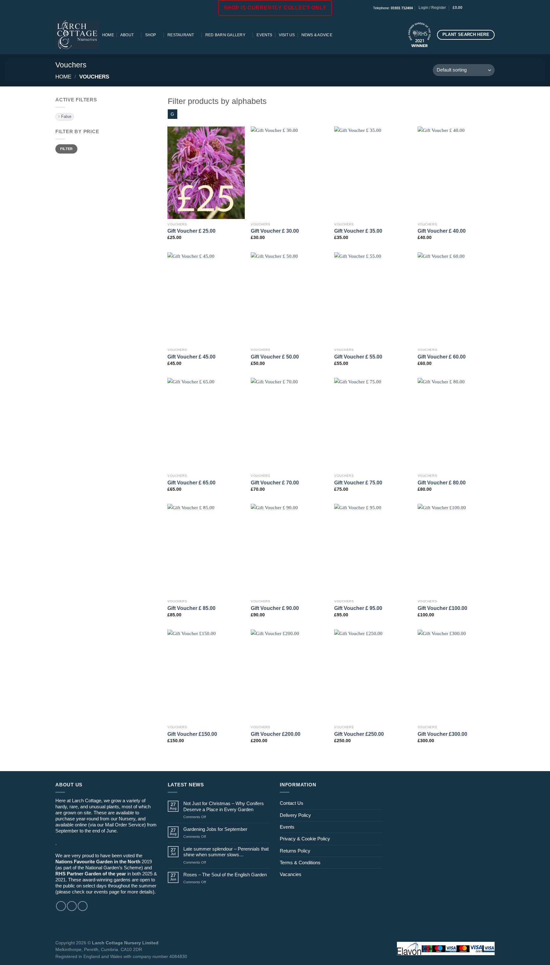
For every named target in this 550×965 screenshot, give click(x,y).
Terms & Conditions (300, 862)
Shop (150, 35)
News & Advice (316, 35)
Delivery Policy (295, 815)
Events (264, 35)
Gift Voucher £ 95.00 (358, 608)
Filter (66, 149)
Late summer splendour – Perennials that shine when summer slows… (226, 851)
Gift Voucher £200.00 (275, 734)
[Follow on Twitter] (83, 906)
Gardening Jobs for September (215, 829)
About (127, 35)
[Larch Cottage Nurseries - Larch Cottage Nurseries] (77, 34)
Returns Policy (295, 850)
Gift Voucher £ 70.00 (275, 482)
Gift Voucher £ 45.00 (191, 356)
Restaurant (180, 35)
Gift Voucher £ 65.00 (191, 482)
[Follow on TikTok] (486, 8)
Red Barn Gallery (225, 35)
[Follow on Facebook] (474, 8)
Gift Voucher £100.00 (442, 608)
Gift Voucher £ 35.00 (358, 231)
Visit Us (287, 35)
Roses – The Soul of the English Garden (225, 874)
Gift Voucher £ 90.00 (275, 608)
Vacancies (290, 874)
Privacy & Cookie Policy (305, 838)
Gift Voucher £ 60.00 (442, 356)
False (66, 116)
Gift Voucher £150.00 (192, 734)
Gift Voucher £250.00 (359, 734)
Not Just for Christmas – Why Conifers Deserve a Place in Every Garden (223, 806)
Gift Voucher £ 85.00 (191, 608)
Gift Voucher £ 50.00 (275, 356)
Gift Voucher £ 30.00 (275, 231)
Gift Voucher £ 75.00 (358, 482)
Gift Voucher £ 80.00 (442, 482)
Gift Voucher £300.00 (442, 734)
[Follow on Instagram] (480, 8)
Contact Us (291, 803)
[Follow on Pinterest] (491, 8)
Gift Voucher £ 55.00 (358, 356)
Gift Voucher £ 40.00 (442, 231)
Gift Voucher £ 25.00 (191, 231)
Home (108, 35)
